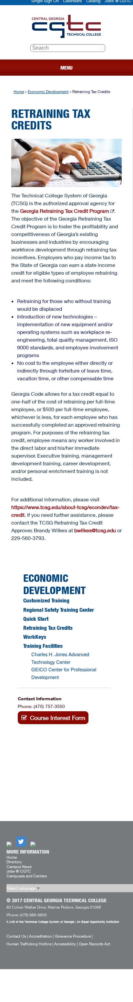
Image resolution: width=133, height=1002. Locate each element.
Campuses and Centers (26, 876)
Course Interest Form (57, 717)
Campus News (19, 866)
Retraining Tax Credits (48, 627)
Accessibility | (66, 943)
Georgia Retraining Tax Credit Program (64, 211)
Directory (14, 861)
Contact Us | (17, 936)
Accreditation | (41, 936)
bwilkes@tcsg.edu (95, 530)
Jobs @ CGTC (18, 871)
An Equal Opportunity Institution (98, 921)
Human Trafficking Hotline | (29, 943)
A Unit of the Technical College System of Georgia (40, 921)
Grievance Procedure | (74, 936)
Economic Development (48, 91)
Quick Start (35, 618)
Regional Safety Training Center (58, 609)
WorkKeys (34, 636)
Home (19, 91)
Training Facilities (43, 645)
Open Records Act (94, 943)
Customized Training (46, 600)
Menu (66, 67)
